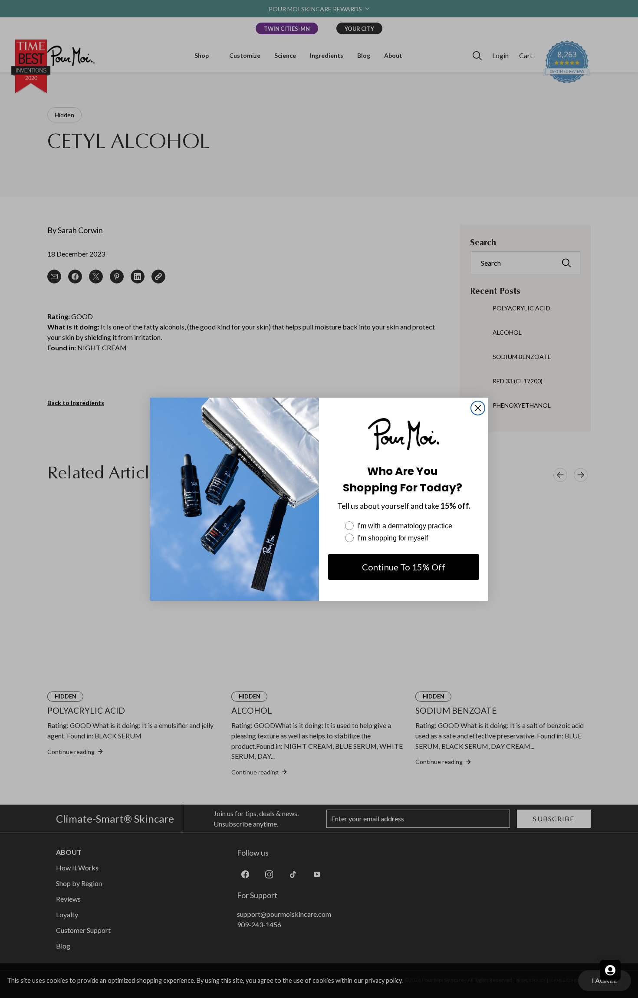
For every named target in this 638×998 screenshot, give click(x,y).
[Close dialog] (478, 408)
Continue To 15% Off (403, 567)
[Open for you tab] (610, 970)
